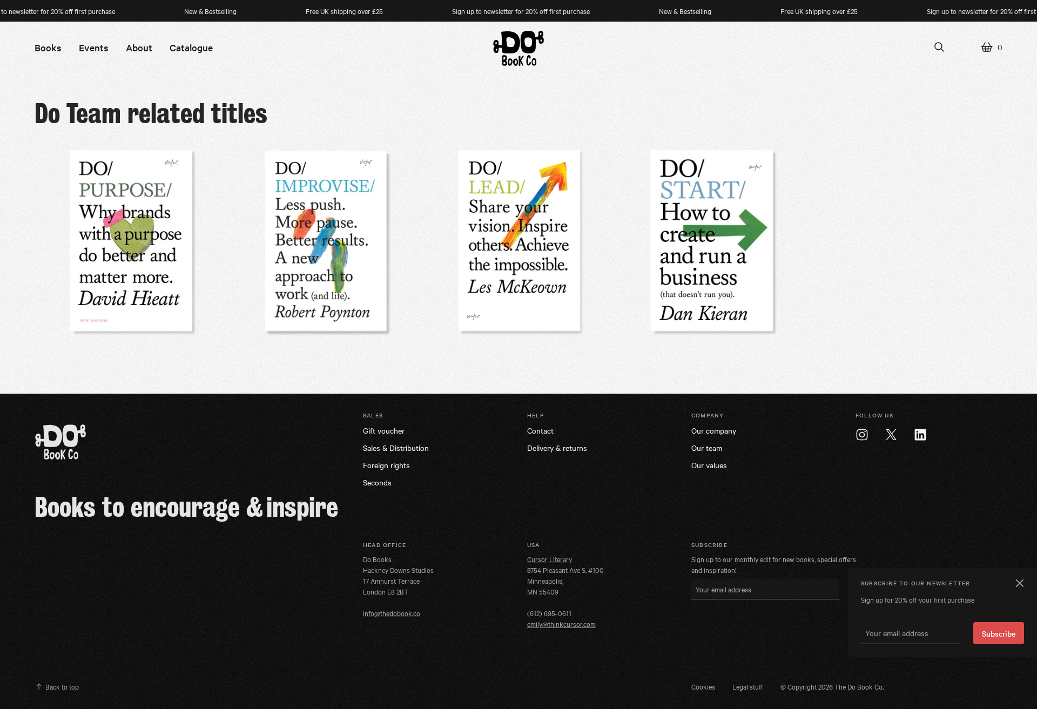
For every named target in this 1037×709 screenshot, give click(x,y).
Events (94, 47)
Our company (713, 430)
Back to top (62, 686)
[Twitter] (891, 434)
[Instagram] (862, 434)
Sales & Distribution (396, 447)
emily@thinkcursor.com (561, 624)
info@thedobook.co (391, 613)
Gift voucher (384, 430)
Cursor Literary (549, 559)
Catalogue (191, 47)
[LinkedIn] (920, 434)
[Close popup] (1018, 583)
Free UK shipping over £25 (328, 11)
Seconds (377, 482)
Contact (540, 430)
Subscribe (998, 633)
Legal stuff (747, 686)
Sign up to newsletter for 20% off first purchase (505, 11)
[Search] (939, 46)
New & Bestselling (194, 11)
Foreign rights (386, 465)
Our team (706, 447)
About (139, 47)
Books (48, 47)
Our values (709, 465)
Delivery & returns (557, 447)
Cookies (703, 686)
